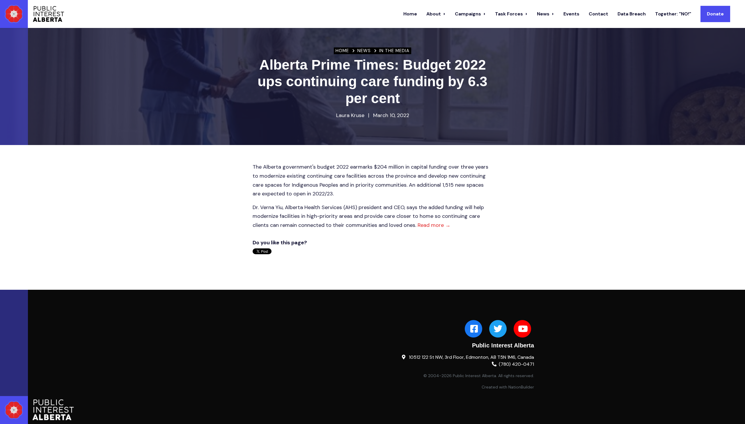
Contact (598, 14)
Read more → (434, 225)
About (434, 14)
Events (571, 14)
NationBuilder (521, 387)
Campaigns (468, 14)
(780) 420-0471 (516, 364)
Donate (715, 14)
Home (410, 14)
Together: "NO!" (673, 14)
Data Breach (632, 14)
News (544, 14)
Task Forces (509, 14)
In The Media (394, 51)
